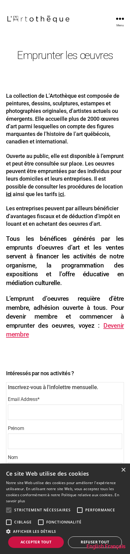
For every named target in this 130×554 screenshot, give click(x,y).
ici (8, 194)
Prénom (16, 428)
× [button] (123, 470)
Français (115, 546)
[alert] (65, 509)
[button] (65, 531)
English (95, 546)
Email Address (23, 399)
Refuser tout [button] (95, 542)
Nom (13, 457)
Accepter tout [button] (36, 542)
